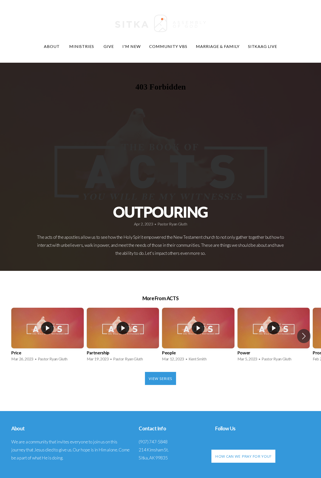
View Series (160, 378)
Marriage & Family (217, 46)
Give (109, 46)
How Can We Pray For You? (243, 456)
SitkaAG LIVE (262, 46)
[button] (303, 336)
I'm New (131, 46)
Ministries (82, 46)
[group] (47, 336)
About (52, 46)
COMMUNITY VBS (168, 46)
